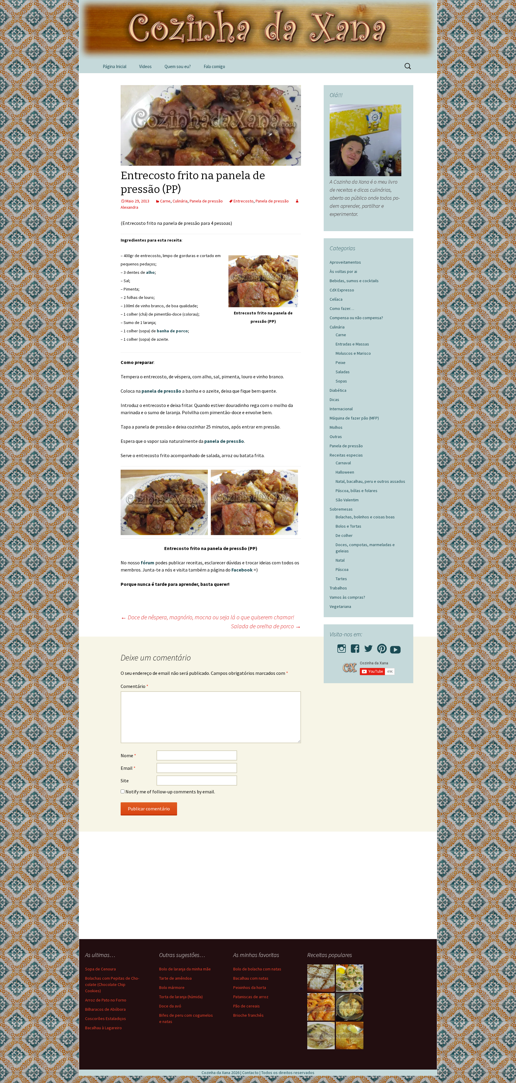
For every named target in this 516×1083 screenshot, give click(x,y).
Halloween (345, 472)
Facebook (242, 570)
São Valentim (347, 500)
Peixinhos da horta (249, 987)
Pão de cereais (246, 1006)
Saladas (343, 371)
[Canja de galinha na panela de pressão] (321, 1035)
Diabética (338, 390)
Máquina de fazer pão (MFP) (354, 418)
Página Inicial (114, 66)
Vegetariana (340, 606)
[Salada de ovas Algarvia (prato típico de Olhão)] (349, 978)
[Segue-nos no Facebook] (355, 646)
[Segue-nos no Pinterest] (382, 646)
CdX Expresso (342, 290)
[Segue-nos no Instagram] (341, 646)
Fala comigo (214, 66)
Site (125, 781)
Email (128, 768)
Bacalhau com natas (250, 978)
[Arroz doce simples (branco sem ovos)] (321, 978)
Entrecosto (244, 201)
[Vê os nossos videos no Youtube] (395, 646)
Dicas (334, 399)
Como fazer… (342, 308)
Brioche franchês (248, 1015)
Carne (165, 201)
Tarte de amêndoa (175, 978)
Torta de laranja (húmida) (181, 996)
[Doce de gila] (349, 1035)
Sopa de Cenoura (100, 969)
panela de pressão (161, 391)
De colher (344, 535)
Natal (340, 560)
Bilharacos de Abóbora (105, 1009)
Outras (336, 436)
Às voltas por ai (343, 271)
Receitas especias (346, 455)
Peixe (340, 362)
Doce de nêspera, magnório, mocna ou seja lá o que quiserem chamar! (207, 617)
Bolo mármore (172, 987)
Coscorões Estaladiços (105, 1018)
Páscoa (342, 569)
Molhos (336, 427)
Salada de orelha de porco (266, 626)
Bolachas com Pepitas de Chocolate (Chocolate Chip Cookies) (112, 984)
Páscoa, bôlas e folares (356, 490)
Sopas (341, 381)
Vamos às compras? (347, 597)
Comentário (134, 686)
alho (150, 272)
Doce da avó (170, 1006)
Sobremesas (341, 509)
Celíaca (336, 299)
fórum (148, 563)
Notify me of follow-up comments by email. (170, 792)
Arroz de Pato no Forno (105, 1000)
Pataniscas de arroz (250, 996)
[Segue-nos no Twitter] (368, 646)
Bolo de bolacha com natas (257, 969)
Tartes (341, 578)
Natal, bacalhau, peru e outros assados (370, 481)
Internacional (341, 408)
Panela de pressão (206, 201)
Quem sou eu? (178, 66)
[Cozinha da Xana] (258, 30)
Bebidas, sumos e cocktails (354, 280)
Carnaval (343, 463)
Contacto (250, 1072)
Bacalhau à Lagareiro (103, 1027)
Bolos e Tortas (348, 526)
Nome (128, 755)
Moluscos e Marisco (353, 353)
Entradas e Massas (352, 344)
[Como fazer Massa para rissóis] (349, 1007)
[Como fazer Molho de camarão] (321, 1007)
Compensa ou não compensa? (356, 317)
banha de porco (172, 331)
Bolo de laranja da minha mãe (185, 969)
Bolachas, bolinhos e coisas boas (365, 517)
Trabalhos (338, 588)
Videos (145, 66)
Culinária (180, 201)
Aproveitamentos (345, 262)
